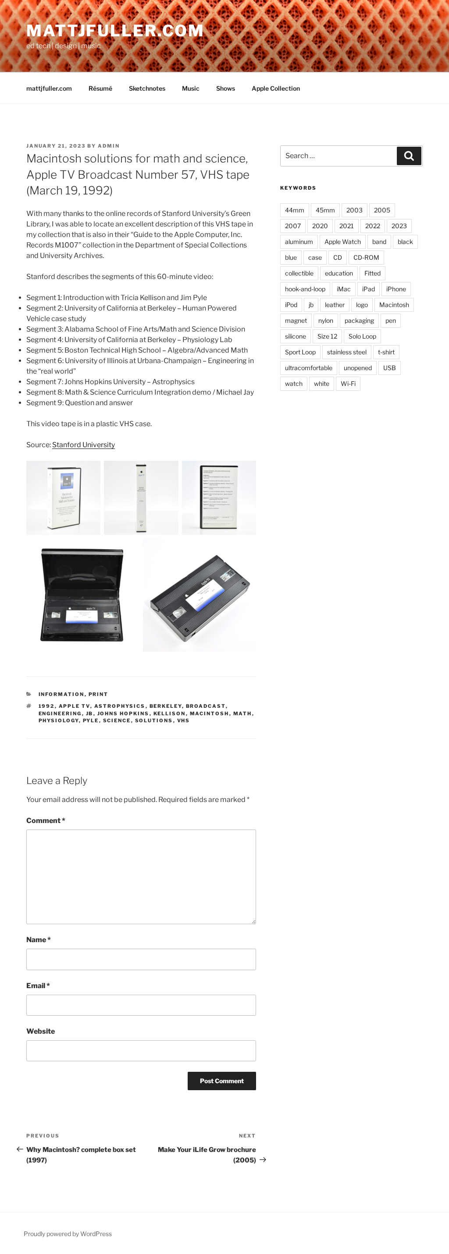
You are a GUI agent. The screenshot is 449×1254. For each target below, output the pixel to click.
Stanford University (83, 445)
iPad (368, 289)
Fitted (372, 273)
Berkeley (166, 706)
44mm (294, 210)
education (339, 273)
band (379, 241)
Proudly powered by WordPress (68, 1233)
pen (390, 320)
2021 (346, 226)
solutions (154, 720)
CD (337, 257)
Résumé (100, 88)
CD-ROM (366, 257)
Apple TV (74, 706)
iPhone (396, 289)
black (405, 241)
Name (38, 940)
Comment (45, 820)
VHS (183, 720)
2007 (293, 226)
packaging (359, 320)
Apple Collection (276, 88)
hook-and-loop (305, 289)
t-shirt (386, 352)
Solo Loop (362, 336)
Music (191, 88)
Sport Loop (300, 352)
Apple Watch (342, 241)
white (321, 383)
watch (294, 383)
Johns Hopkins (123, 713)
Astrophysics (120, 706)
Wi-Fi (348, 383)
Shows (225, 88)
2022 (372, 226)
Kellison (169, 713)
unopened (358, 367)
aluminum (299, 241)
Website (40, 1031)
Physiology (59, 720)
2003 (354, 210)
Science (117, 720)
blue (291, 257)
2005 (382, 210)
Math (242, 713)
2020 (320, 226)
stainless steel (347, 352)
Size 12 (327, 336)
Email (38, 986)
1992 (47, 706)
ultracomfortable (308, 367)
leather (335, 304)
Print (99, 694)
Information (62, 694)
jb (89, 713)
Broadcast (206, 706)
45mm (325, 210)
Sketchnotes (147, 88)
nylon (325, 320)
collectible (299, 273)
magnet (296, 320)
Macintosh (209, 713)
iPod (291, 304)
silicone (295, 336)
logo (362, 304)
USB (389, 367)
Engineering (60, 713)
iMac (344, 289)
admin (109, 146)
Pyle (91, 720)
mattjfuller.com (115, 30)
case (315, 257)
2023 (399, 226)
